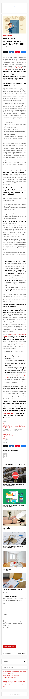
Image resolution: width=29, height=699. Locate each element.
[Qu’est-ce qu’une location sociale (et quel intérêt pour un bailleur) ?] (14, 544)
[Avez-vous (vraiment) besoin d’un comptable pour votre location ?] (14, 503)
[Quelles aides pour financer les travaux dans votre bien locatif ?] (14, 566)
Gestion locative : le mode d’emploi (11, 675)
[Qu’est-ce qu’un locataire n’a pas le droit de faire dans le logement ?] (14, 482)
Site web (5, 614)
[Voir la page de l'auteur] (14, 455)
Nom (4, 603)
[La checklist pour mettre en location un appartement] (14, 587)
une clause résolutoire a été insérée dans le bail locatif (15, 375)
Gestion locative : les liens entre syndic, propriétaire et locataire (20, 425)
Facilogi (18, 694)
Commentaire (6, 627)
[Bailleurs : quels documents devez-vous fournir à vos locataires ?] (14, 525)
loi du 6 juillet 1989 (20, 344)
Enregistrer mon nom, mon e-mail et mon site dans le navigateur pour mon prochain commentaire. (14, 623)
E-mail (5, 609)
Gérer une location (7, 35)
